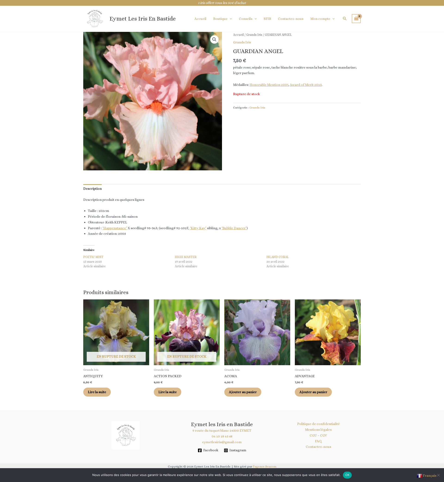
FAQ (318, 441)
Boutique (220, 19)
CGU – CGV (318, 435)
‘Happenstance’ (114, 228)
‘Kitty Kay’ (198, 228)
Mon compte (320, 19)
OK (347, 475)
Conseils (245, 19)
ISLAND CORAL (277, 257)
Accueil (200, 19)
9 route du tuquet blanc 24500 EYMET (221, 430)
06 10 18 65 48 (222, 436)
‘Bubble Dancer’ (234, 228)
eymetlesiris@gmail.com (222, 442)
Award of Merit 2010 (306, 85)
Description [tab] (92, 189)
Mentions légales (318, 430)
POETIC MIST (93, 257)
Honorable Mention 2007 (269, 85)
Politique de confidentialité (318, 424)
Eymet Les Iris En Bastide (143, 18)
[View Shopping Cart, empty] (356, 18)
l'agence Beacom (264, 466)
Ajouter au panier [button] (243, 392)
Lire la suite (97, 392)
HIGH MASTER (186, 257)
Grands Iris (254, 34)
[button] (230, 19)
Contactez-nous (290, 19)
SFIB (267, 19)
